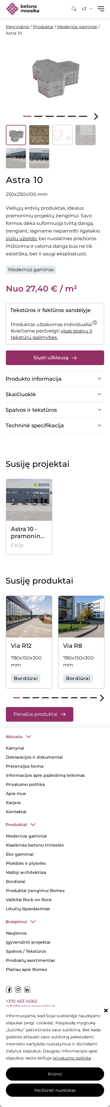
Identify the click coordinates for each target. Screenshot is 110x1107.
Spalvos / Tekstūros (26, 951)
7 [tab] (74, 697)
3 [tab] (49, 116)
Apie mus (16, 793)
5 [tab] (72, 116)
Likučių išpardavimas (28, 908)
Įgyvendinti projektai (28, 942)
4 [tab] (61, 116)
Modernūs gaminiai (77, 26)
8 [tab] (83, 697)
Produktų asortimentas (30, 960)
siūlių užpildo (21, 238)
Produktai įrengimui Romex (35, 890)
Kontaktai (16, 811)
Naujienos (16, 933)
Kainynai (15, 748)
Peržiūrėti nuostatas (55, 1090)
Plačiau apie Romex (26, 969)
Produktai (43, 26)
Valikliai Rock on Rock (29, 899)
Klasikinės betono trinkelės (35, 845)
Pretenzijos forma (24, 766)
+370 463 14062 (21, 1001)
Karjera (13, 802)
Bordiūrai (15, 881)
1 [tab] (27, 116)
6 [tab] (83, 116)
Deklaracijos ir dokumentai (34, 757)
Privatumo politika (25, 784)
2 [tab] (38, 116)
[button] (106, 1010)
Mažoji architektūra (26, 872)
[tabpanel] (55, 75)
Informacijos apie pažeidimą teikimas (45, 775)
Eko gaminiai (19, 854)
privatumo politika (72, 1058)
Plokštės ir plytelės (26, 863)
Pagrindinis (17, 26)
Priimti (55, 1074)
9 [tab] (93, 697)
